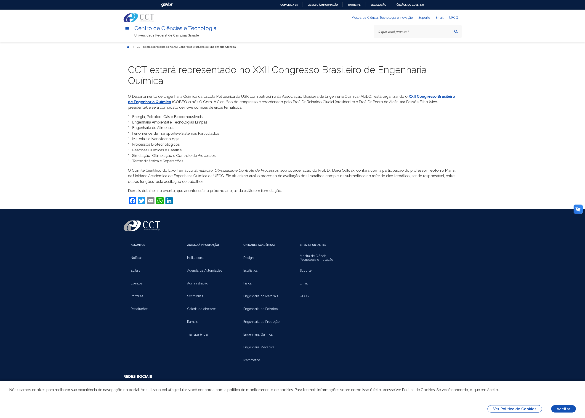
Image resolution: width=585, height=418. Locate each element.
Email (440, 17)
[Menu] (127, 28)
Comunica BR (289, 4)
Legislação (378, 4)
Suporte (424, 17)
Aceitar (563, 409)
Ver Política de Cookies (514, 409)
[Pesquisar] (456, 31)
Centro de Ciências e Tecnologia (175, 28)
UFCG (453, 17)
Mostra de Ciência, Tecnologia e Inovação (382, 17)
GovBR (167, 5)
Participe (354, 4)
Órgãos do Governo (410, 4)
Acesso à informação (323, 4)
